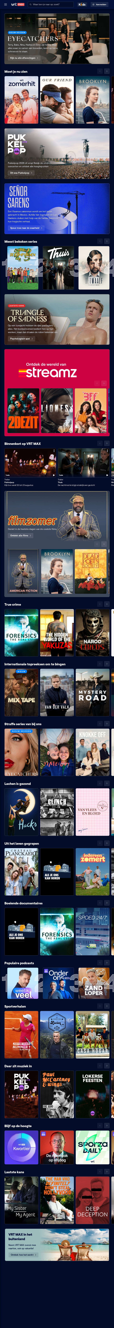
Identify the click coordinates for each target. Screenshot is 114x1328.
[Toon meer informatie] (54, 450)
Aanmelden (101, 4)
